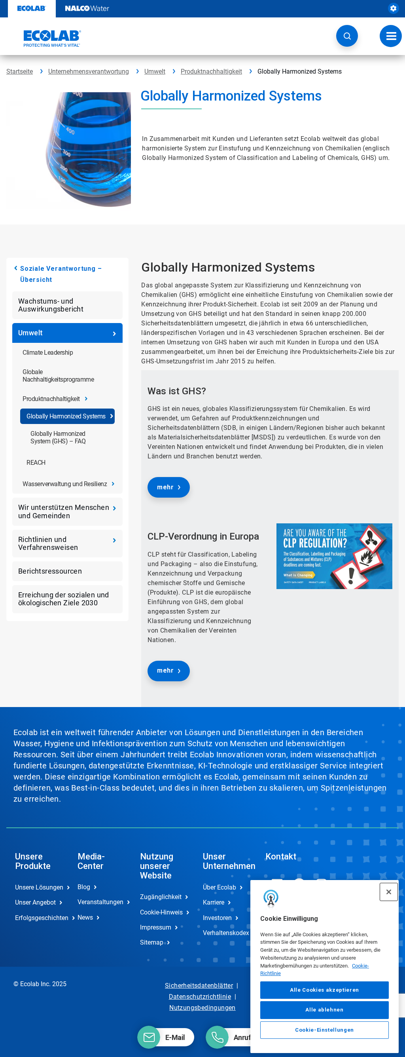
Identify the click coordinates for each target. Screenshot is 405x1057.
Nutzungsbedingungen (202, 1007)
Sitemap (151, 942)
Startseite (19, 71)
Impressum (155, 927)
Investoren (217, 918)
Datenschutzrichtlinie (200, 996)
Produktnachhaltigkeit (211, 71)
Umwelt (154, 71)
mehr (165, 487)
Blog (84, 887)
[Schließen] (388, 892)
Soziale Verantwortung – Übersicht (61, 274)
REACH (35, 462)
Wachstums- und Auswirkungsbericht (50, 305)
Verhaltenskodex (226, 933)
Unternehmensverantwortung (88, 71)
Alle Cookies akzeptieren (324, 990)
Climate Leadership (48, 352)
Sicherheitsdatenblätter (199, 985)
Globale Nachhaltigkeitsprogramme (58, 375)
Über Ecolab (219, 887)
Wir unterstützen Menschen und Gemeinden (63, 511)
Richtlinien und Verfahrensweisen (48, 543)
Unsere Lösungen (38, 887)
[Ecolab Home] (43, 38)
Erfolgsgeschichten (38, 918)
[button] (347, 36)
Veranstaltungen (100, 902)
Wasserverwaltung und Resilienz (65, 484)
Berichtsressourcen (50, 571)
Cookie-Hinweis (161, 912)
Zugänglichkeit (161, 897)
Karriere (213, 902)
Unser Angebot (35, 902)
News (85, 917)
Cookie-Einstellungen (324, 1030)
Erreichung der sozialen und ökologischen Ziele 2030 (63, 599)
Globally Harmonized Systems (66, 416)
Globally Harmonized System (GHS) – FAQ (57, 437)
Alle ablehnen (324, 1010)
